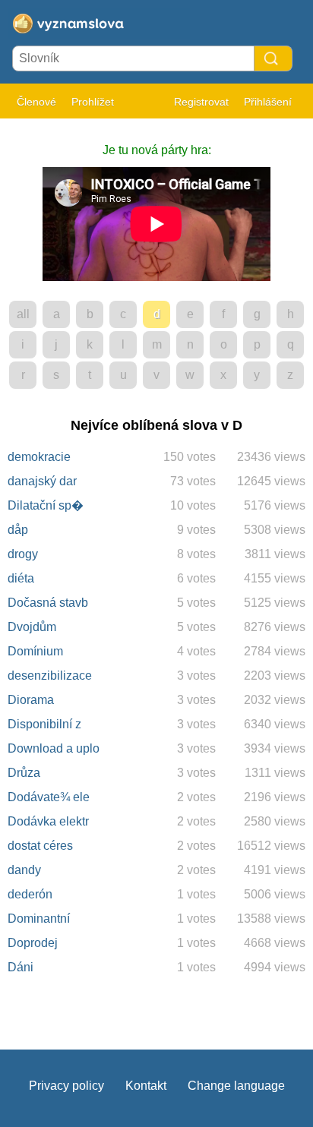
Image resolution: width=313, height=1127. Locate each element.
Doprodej (33, 942)
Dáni (20, 967)
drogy (23, 554)
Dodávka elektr (48, 821)
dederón (30, 894)
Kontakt (145, 1085)
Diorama (31, 699)
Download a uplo (54, 748)
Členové (36, 102)
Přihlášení (268, 102)
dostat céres (40, 845)
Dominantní (39, 918)
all (23, 314)
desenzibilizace (50, 675)
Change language (236, 1085)
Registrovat (201, 102)
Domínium (35, 651)
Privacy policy (66, 1085)
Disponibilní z (44, 724)
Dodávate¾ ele (49, 797)
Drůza (24, 772)
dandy (24, 869)
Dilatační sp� (46, 505)
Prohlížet (92, 102)
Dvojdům (32, 626)
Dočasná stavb (48, 602)
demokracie (39, 456)
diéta (21, 578)
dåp (18, 529)
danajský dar (42, 481)
